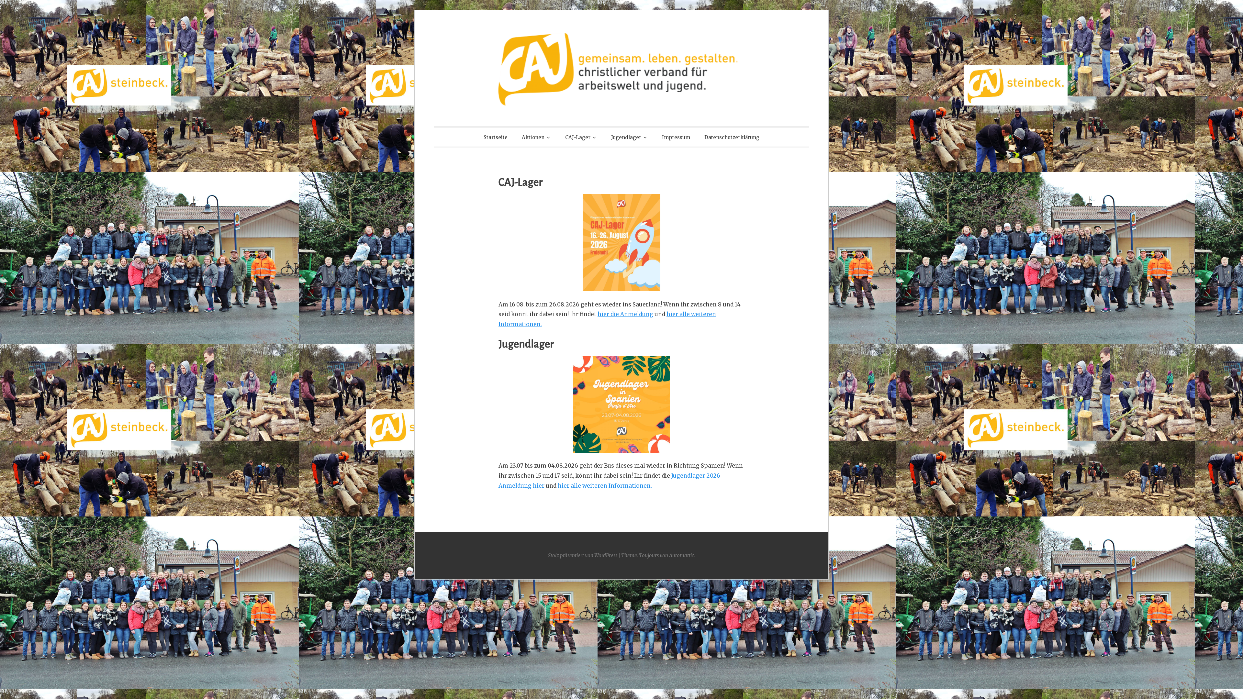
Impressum (676, 137)
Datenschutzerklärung (731, 137)
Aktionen (533, 137)
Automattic (681, 555)
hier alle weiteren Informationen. (605, 485)
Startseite (496, 137)
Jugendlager (626, 137)
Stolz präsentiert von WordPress (582, 555)
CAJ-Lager (577, 137)
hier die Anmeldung (625, 314)
